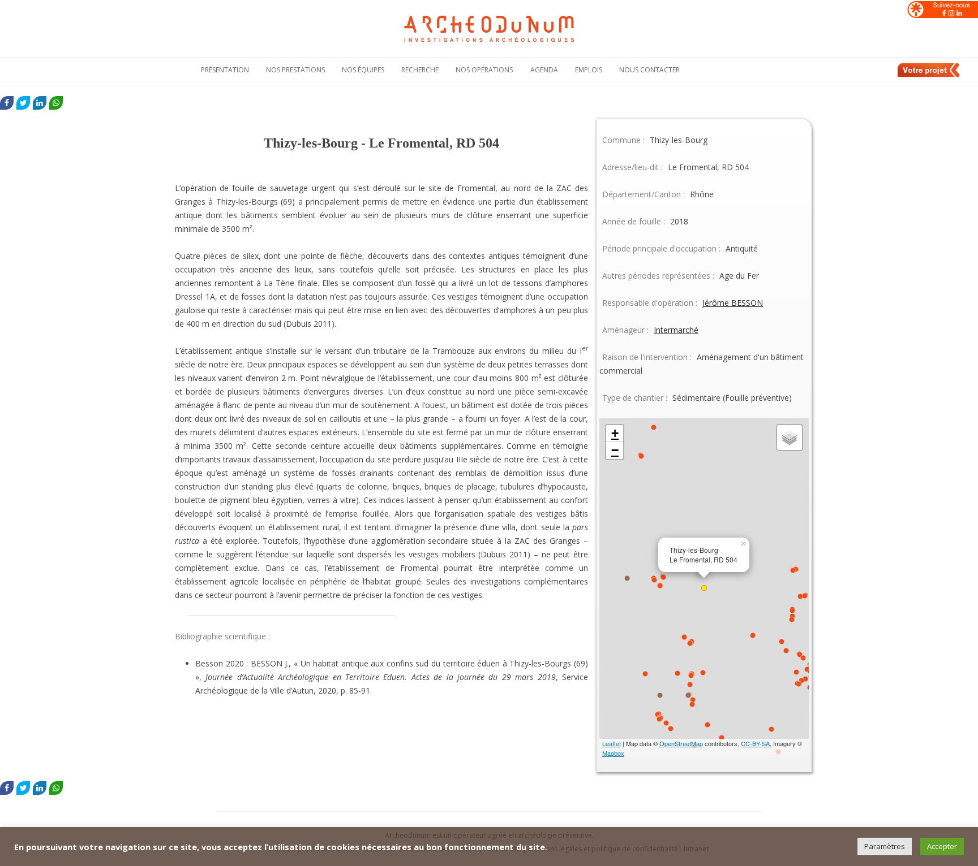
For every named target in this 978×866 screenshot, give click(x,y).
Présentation (225, 70)
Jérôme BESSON (732, 302)
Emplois (588, 70)
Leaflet (611, 743)
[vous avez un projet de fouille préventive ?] (929, 75)
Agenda (544, 70)
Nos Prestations (295, 70)
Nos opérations (484, 70)
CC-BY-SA (755, 743)
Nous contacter (649, 70)
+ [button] (615, 433)
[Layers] (789, 437)
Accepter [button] (942, 846)
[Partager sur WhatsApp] (56, 103)
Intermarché (676, 329)
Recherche (420, 70)
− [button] (615, 450)
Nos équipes (363, 70)
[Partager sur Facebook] (7, 103)
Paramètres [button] (884, 846)
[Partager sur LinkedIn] (39, 103)
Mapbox (613, 752)
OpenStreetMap (681, 743)
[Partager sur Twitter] (23, 103)
